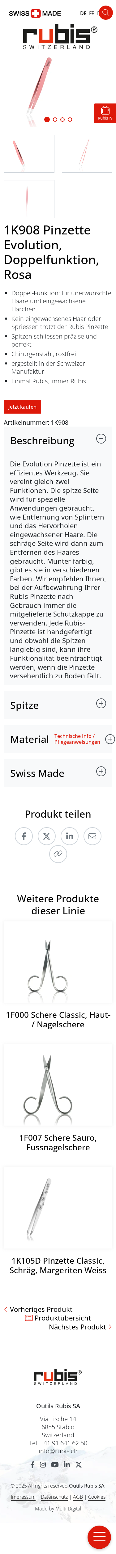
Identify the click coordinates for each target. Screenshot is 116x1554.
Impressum (23, 1496)
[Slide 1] (47, 119)
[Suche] (105, 12)
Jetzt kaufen (22, 406)
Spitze (24, 705)
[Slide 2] (62, 119)
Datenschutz (54, 1496)
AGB (78, 1496)
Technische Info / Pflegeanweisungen (77, 739)
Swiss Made (37, 773)
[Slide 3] (70, 119)
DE (83, 13)
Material (29, 739)
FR (92, 13)
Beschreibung (42, 440)
